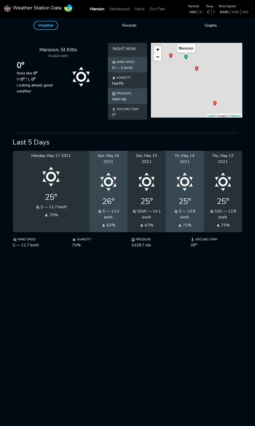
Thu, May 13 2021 (223, 158)
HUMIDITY (123, 78)
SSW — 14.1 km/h (148, 214)
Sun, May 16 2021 (108, 158)
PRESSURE (123, 93)
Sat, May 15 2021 (146, 158)
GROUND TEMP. (127, 109)
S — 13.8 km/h (186, 214)
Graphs (211, 25)
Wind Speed (227, 6)
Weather (46, 25)
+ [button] (157, 49)
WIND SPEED (125, 62)
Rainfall (193, 6)
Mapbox (236, 116)
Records (129, 25)
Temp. (210, 6)
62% (110, 225)
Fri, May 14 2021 (184, 158)
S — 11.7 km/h (53, 207)
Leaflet (211, 116)
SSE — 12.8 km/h (225, 214)
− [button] (157, 57)
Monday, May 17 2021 (51, 155)
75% (53, 215)
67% (148, 225)
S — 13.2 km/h (110, 214)
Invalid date (58, 56)
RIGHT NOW (124, 49)
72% (186, 225)
